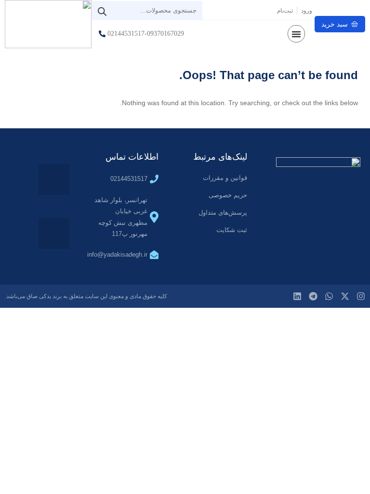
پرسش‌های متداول (222, 212)
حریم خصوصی (228, 195)
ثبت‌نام (285, 10)
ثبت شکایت (231, 229)
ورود (306, 10)
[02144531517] (154, 179)
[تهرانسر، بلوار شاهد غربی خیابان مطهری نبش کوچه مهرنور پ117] (154, 217)
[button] (296, 33)
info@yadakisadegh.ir (117, 254)
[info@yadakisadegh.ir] (154, 254)
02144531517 (128, 178)
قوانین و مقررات (225, 177)
